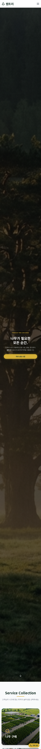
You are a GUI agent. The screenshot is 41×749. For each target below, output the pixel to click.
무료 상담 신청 (20, 356)
